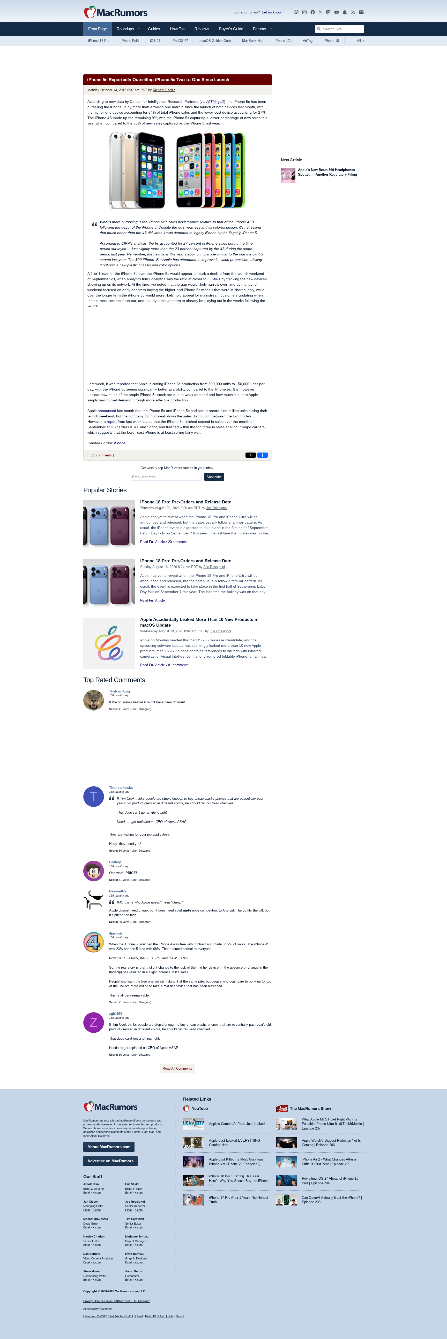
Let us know (271, 12)
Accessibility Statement (97, 1308)
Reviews (202, 29)
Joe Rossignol (216, 508)
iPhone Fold (130, 41)
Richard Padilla (164, 90)
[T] (93, 806)
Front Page (97, 29)
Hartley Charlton (94, 1236)
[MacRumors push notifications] (344, 12)
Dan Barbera (91, 1253)
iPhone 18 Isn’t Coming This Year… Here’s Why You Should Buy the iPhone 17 (239, 1180)
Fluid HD (150, 1316)
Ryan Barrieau (134, 1253)
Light (171, 1316)
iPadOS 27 (180, 41)
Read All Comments (177, 1068)
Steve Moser (91, 1271)
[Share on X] (250, 455)
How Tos (177, 29)
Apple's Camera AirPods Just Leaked (237, 1124)
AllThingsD (215, 101)
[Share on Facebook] (262, 455)
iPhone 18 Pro (98, 41)
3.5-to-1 (213, 279)
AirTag (307, 41)
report (112, 421)
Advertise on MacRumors (110, 1161)
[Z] (93, 1032)
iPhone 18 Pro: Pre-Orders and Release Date (185, 502)
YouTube (200, 1108)
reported (123, 384)
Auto (162, 1316)
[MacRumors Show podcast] (296, 12)
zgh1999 (115, 1014)
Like (134, 709)
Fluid (140, 1316)
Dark (179, 1316)
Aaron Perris (133, 1271)
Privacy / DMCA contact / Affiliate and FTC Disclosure (116, 1301)
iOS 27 (155, 41)
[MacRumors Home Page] (115, 12)
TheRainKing (119, 691)
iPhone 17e (283, 41)
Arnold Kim (91, 1184)
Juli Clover (90, 1201)
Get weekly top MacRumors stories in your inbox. (177, 468)
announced (107, 411)
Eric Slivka (132, 1184)
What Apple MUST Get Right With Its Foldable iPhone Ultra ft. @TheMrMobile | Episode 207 (333, 1123)
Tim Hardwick (134, 1218)
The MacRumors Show (310, 1108)
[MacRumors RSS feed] (353, 12)
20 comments (178, 542)
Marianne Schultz (137, 1236)
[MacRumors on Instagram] (304, 12)
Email (86, 1192)
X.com (97, 1192)
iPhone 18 (331, 41)
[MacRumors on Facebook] (312, 12)
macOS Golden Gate (215, 41)
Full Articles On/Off (121, 1316)
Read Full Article (152, 542)
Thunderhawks (121, 788)
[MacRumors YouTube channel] (336, 12)
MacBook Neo (252, 41)
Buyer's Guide (231, 29)
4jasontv (116, 933)
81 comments (178, 665)
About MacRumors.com (108, 1147)
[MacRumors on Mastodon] (328, 12)
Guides (154, 29)
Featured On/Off (95, 1316)
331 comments (101, 455)
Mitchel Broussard (95, 1218)
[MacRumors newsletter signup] (361, 12)
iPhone (119, 443)
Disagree (144, 709)
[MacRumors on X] (320, 12)
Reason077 (117, 891)
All (360, 41)
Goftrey (115, 862)
